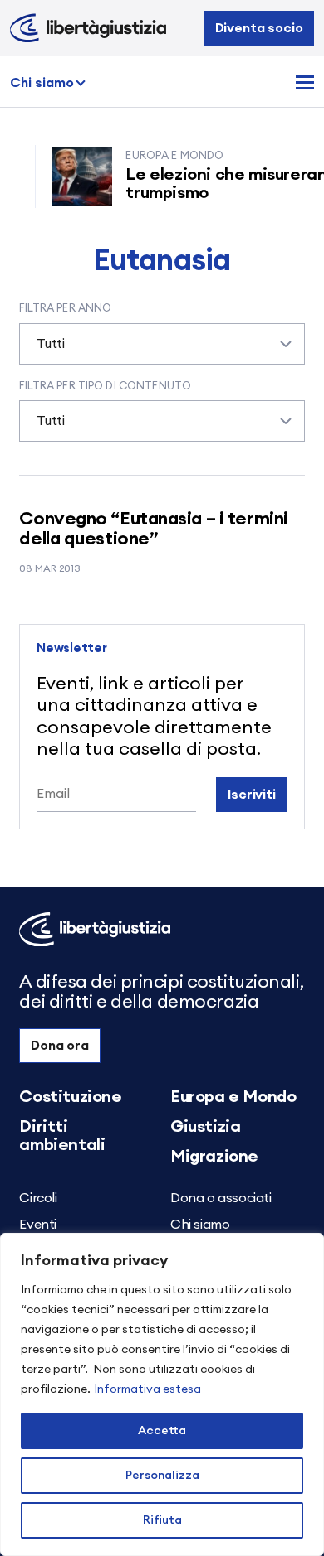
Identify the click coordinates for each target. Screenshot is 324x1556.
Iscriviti (252, 794)
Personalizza (162, 1475)
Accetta (162, 1431)
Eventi (37, 1224)
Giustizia (205, 1127)
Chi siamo (42, 82)
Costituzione (70, 1097)
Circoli (37, 1198)
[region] (162, 1394)
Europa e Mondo (233, 1097)
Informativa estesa (147, 1389)
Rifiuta (162, 1520)
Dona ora (60, 1045)
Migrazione (214, 1156)
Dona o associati (221, 1198)
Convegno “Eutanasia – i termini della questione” (153, 529)
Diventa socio (259, 28)
